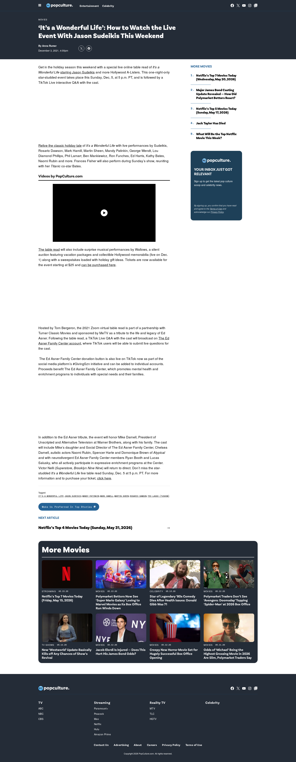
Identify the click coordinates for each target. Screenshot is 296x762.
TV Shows (48, 644)
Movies (42, 19)
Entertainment (89, 5)
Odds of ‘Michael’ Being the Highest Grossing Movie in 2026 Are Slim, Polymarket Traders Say (228, 653)
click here (104, 478)
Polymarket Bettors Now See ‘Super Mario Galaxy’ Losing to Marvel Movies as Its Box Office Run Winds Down (118, 602)
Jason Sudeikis (73, 496)
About (138, 744)
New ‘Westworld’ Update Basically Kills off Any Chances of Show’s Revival (66, 653)
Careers (152, 744)
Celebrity (108, 5)
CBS (40, 719)
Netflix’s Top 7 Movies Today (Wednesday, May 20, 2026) (216, 77)
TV (40, 702)
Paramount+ (101, 708)
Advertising (121, 744)
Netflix (97, 724)
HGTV (153, 719)
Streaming (49, 591)
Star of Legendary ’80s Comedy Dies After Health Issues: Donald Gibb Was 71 (173, 600)
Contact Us (101, 744)
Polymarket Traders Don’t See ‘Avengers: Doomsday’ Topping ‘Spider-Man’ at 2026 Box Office (227, 600)
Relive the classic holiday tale (60, 145)
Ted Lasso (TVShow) (158, 496)
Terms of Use (216, 208)
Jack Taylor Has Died (211, 123)
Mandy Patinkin (90, 496)
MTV (152, 708)
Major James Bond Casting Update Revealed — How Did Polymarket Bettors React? (216, 94)
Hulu (96, 729)
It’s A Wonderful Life (51, 496)
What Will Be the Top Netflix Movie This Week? (216, 136)
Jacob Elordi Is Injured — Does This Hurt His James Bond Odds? (120, 651)
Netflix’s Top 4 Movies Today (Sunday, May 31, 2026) (85, 527)
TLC (152, 713)
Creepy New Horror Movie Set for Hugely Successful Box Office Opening (174, 653)
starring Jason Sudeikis (77, 72)
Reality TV (157, 702)
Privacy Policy (217, 211)
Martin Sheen (121, 496)
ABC (40, 708)
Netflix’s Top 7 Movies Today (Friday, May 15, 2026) (62, 598)
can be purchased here (98, 264)
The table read (49, 249)
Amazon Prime (102, 734)
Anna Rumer (49, 45)
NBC (41, 713)
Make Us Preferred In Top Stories (68, 507)
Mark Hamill (106, 496)
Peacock (99, 713)
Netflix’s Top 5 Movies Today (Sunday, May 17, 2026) (216, 110)
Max (96, 719)
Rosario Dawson (138, 496)
